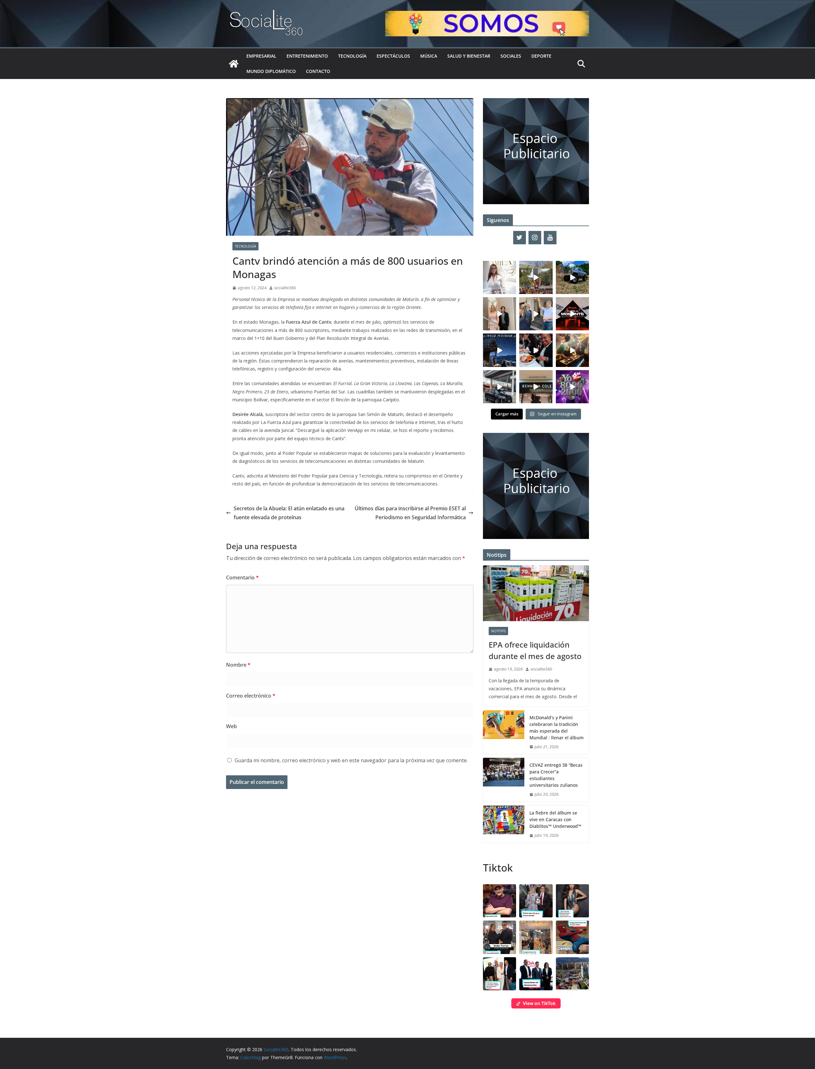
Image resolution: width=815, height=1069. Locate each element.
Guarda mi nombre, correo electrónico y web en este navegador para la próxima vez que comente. (351, 760)
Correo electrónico (250, 695)
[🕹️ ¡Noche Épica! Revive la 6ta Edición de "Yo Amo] (572, 350)
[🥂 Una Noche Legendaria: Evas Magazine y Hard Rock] (535, 350)
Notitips (498, 631)
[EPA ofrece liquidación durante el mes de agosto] (536, 593)
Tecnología (352, 56)
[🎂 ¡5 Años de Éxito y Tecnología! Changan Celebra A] (499, 386)
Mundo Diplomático (271, 71)
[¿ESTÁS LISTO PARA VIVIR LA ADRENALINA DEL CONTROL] (572, 277)
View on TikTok (539, 1003)
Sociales (510, 56)
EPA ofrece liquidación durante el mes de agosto (535, 650)
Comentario (242, 577)
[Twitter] (519, 237)
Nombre (238, 664)
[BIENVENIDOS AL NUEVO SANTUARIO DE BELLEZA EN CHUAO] (499, 277)
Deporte (541, 56)
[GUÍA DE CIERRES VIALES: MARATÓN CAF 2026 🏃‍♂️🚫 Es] (535, 277)
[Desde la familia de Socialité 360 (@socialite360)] (499, 350)
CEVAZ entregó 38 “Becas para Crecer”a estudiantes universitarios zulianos (556, 775)
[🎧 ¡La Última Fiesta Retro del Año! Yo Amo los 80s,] (572, 386)
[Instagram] (534, 237)
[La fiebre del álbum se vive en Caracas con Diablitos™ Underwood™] (503, 824)
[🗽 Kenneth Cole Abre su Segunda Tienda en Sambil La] (535, 386)
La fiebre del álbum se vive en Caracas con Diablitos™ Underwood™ (555, 819)
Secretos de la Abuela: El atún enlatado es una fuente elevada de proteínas (289, 513)
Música (428, 56)
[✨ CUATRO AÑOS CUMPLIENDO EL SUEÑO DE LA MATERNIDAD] (499, 313)
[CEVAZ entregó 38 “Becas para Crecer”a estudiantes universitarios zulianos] (503, 780)
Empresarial (261, 56)
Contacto (318, 71)
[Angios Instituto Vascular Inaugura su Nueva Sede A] (535, 313)
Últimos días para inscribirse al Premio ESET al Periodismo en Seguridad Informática (410, 513)
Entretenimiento (307, 56)
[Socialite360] (233, 63)
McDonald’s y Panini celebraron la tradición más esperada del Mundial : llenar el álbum (556, 727)
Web (231, 726)
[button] (499, 900)
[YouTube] (550, 237)
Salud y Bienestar (468, 56)
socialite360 (285, 288)
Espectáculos (393, 56)
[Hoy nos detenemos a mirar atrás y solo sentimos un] (572, 313)
